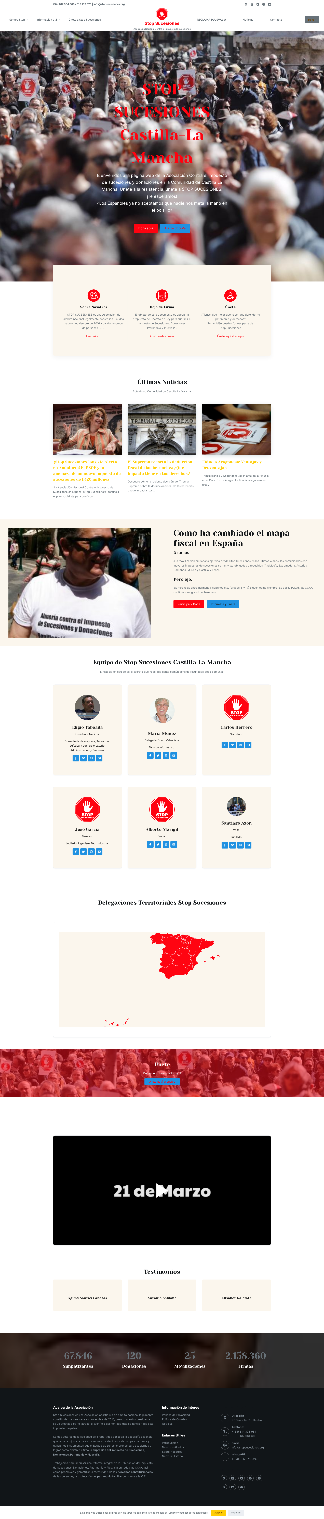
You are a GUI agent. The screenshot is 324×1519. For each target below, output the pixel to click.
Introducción (170, 1442)
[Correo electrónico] (241, 1487)
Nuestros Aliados (173, 1447)
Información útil (47, 19)
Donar (312, 19)
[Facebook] (246, 4)
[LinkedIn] (269, 4)
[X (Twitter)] (252, 4)
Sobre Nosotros (172, 1451)
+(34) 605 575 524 (244, 1459)
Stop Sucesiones (162, 23)
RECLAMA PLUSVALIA (211, 19)
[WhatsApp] (250, 1478)
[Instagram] (263, 4)
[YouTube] (257, 4)
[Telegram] (224, 1487)
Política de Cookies (174, 1419)
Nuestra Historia (172, 1456)
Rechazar (236, 1512)
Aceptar (218, 1512)
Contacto (276, 19)
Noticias (248, 19)
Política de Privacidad (176, 1415)
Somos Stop (17, 19)
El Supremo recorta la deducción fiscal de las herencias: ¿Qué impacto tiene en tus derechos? (160, 468)
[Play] (162, 1190)
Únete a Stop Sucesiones (85, 19)
